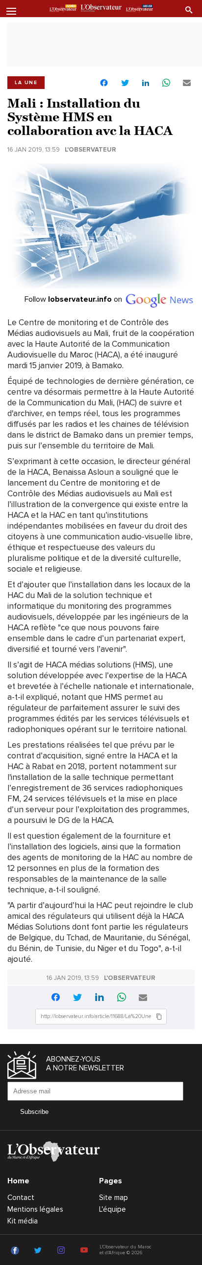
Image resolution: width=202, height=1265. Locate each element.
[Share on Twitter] (125, 83)
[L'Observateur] (63, 9)
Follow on (74, 299)
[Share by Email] (187, 83)
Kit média (22, 1221)
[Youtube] (85, 1250)
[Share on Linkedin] (146, 83)
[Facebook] (16, 1250)
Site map (113, 1197)
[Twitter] (39, 1250)
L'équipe (112, 1209)
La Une (26, 83)
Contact (20, 1197)
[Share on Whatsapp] (166, 83)
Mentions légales (35, 1209)
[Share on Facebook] (104, 84)
